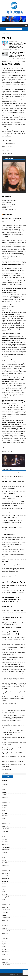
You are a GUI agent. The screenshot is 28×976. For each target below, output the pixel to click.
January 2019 (5, 928)
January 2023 (5, 868)
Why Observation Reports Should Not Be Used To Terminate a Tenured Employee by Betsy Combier (13, 698)
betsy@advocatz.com (7, 153)
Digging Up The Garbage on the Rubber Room (13, 761)
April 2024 (4, 839)
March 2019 (5, 925)
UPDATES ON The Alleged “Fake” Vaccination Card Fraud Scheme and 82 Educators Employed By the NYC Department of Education (17, 44)
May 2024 (4, 836)
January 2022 (5, 899)
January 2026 (5, 800)
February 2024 (5, 844)
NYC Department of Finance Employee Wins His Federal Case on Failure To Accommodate (14, 290)
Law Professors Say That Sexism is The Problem (11, 600)
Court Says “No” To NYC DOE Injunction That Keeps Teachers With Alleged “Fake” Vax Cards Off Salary (17, 54)
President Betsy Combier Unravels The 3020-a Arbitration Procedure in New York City (13, 639)
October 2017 (5, 962)
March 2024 (5, 842)
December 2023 (6, 847)
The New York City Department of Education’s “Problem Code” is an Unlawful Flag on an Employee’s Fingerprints (13, 544)
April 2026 (4, 795)
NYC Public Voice (6, 208)
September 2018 (6, 936)
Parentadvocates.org (7, 146)
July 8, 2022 (12, 58)
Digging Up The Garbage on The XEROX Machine (14, 753)
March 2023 (5, 863)
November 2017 (6, 959)
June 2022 (4, 886)
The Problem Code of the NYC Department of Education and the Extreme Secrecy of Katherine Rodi (13, 401)
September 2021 (6, 910)
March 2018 (5, 949)
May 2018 (4, 944)
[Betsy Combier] (14, 190)
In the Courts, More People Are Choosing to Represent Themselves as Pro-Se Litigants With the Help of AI (14, 242)
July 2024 (4, 834)
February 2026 (5, 797)
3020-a (3, 70)
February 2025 (5, 815)
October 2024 (5, 826)
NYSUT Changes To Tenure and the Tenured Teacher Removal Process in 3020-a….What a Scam (13, 725)
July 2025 (4, 808)
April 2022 (4, 891)
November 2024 (6, 823)
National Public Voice (7, 206)
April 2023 (4, 860)
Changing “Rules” (6, 707)
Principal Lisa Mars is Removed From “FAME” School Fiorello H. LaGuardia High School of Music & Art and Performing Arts (13, 503)
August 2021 (5, 912)
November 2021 (6, 904)
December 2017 (6, 957)
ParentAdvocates (8, 534)
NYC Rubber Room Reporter (9, 200)
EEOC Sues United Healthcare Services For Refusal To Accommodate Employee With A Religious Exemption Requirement (14, 262)
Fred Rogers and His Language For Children (12, 565)
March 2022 (5, 894)
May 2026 (4, 792)
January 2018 (5, 954)
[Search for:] (14, 29)
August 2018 (5, 938)
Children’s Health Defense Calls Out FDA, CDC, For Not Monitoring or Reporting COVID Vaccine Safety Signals (14, 312)
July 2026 (4, 787)
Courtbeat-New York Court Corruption (12, 618)
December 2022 (6, 870)
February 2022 (5, 897)
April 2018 (4, 946)
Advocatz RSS (7, 214)
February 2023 (5, 865)
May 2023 (4, 857)
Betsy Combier (14, 49)
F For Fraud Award (6, 140)
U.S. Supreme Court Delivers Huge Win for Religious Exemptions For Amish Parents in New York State (14, 379)
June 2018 (4, 941)
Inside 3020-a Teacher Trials (9, 209)
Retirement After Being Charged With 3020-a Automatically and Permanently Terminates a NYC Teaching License (13, 732)
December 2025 (6, 802)
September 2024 (6, 829)
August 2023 (5, 852)
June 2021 (4, 915)
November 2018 (6, 931)
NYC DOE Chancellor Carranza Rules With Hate (13, 508)
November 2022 (6, 873)
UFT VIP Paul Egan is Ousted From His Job (12, 512)
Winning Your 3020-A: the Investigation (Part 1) (12, 633)
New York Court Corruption (8, 204)
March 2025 (5, 813)
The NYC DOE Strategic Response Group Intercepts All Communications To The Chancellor (12, 522)
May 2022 (4, 889)
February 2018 (5, 951)
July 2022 (4, 883)
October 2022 (5, 876)
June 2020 (4, 923)
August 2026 (5, 784)
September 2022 (6, 878)
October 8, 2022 (6, 49)
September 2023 (6, 849)
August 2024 (5, 831)
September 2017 (6, 965)
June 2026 (4, 789)
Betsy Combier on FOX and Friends (10, 473)
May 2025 (4, 810)
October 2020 (5, 920)
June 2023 (4, 855)
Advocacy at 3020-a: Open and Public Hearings (13, 644)
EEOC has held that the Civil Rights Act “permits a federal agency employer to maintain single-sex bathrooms (12, 422)
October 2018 (5, 933)
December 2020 (6, 917)
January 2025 (5, 818)
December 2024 (6, 821)
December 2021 (6, 902)
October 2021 (5, 907)
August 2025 (5, 805)
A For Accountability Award (8, 143)
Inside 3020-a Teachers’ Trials (13, 582)
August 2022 (5, 881)
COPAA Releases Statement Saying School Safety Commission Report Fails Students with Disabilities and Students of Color (14, 569)
